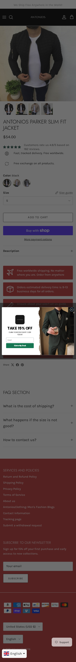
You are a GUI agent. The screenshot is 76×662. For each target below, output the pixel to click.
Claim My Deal (20, 345)
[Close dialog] (71, 309)
